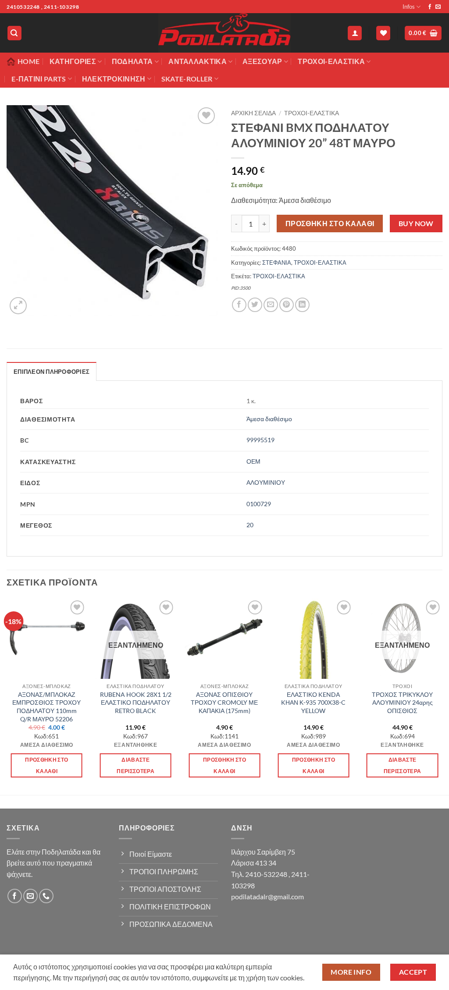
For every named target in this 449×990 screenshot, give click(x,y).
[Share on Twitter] (255, 305)
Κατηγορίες (73, 61)
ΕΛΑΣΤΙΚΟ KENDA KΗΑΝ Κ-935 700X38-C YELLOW (313, 702)
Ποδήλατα (132, 61)
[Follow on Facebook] (429, 7)
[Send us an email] (438, 7)
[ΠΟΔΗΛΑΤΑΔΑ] (224, 33)
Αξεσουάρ (262, 61)
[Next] (442, 695)
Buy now (416, 223)
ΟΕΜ (253, 461)
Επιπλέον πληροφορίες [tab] (51, 371)
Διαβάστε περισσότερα (135, 765)
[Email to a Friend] (271, 305)
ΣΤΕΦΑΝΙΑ (276, 262)
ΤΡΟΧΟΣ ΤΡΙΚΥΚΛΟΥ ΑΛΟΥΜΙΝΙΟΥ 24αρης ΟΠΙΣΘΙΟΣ (402, 702)
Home (28, 61)
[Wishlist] (383, 33)
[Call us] (46, 896)
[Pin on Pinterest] (286, 305)
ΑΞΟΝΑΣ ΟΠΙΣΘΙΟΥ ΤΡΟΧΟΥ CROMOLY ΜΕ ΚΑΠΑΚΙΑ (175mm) (224, 702)
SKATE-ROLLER (187, 79)
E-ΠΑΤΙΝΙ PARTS (38, 79)
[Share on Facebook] (239, 305)
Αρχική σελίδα (253, 113)
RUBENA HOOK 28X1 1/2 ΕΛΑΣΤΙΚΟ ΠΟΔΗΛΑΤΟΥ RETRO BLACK (135, 702)
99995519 (260, 440)
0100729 (258, 503)
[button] (14, 33)
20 (249, 525)
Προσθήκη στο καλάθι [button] (46, 765)
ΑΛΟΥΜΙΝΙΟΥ (265, 482)
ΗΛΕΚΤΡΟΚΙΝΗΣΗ (114, 79)
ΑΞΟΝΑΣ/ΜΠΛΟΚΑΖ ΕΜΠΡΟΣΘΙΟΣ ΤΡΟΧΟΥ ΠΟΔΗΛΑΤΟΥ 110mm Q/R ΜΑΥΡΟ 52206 (46, 707)
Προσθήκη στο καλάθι (329, 223)
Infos (409, 6)
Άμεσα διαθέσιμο (269, 418)
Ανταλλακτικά (197, 61)
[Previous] (7, 695)
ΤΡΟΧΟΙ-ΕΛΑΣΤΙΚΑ (331, 61)
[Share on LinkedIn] (302, 305)
